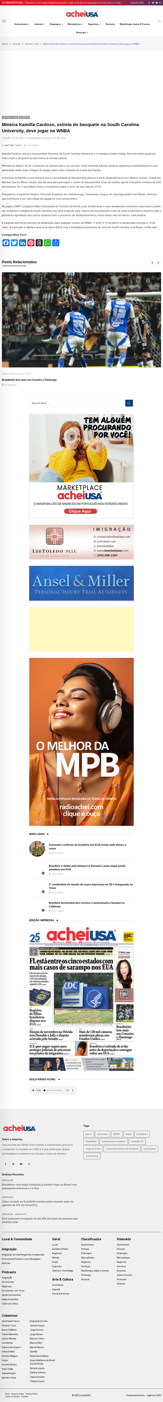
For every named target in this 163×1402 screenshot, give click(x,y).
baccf (89, 1134)
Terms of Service (12, 1396)
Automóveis (20, 24)
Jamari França (37, 1325)
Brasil (55, 1262)
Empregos (55, 24)
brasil (128, 1134)
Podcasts (9, 1272)
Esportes (25, 374)
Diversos (121, 1270)
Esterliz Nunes (9, 1364)
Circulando (7, 1343)
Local (55, 1244)
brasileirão (91, 1141)
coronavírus (92, 1156)
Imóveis (38, 24)
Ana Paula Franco (11, 1321)
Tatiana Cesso (37, 1381)
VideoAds (124, 1239)
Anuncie (85, 1279)
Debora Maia (8, 1351)
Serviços (110, 24)
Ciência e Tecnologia (62, 1270)
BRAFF (116, 1134)
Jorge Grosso (36, 1330)
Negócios (93, 24)
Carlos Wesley (10, 374)
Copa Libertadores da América (122, 1148)
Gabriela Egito (9, 1373)
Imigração (7, 1180)
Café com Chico (10, 1303)
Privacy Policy (31, 1394)
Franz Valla (7, 1369)
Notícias (6, 1263)
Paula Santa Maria (39, 1356)
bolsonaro (102, 1134)
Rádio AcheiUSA (10, 1299)
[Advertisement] (81, 74)
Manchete (20, 1214)
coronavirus (149, 1148)
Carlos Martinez (10, 1334)
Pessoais (81, 32)
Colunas (16, 44)
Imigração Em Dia (38, 1321)
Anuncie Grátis (17, 1394)
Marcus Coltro (37, 1338)
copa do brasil (93, 1148)
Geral (56, 1239)
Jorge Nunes (36, 1334)
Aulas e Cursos (124, 1275)
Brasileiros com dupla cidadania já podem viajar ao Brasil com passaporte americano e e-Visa (72, 2)
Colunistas (10, 1315)
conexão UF (137, 1141)
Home (5, 44)
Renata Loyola (37, 1368)
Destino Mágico (10, 1356)
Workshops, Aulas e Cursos (135, 24)
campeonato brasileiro (114, 1141)
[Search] (159, 21)
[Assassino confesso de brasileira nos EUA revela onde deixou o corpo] (37, 849)
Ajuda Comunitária (11, 1295)
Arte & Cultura (62, 1279)
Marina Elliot (36, 1343)
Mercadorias (74, 24)
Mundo (55, 1257)
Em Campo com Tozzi (13, 1290)
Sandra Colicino (38, 1372)
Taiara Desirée (37, 1377)
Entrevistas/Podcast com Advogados (21, 1259)
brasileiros (142, 1134)
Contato (24, 1396)
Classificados (91, 1239)
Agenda (56, 1289)
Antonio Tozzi (32, 44)
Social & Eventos (60, 1293)
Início (7, 1394)
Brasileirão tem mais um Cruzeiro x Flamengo (29, 380)
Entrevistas (8, 1282)
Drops (5, 1360)
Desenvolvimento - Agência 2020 (144, 1395)
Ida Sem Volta (9, 1377)
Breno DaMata (9, 1330)
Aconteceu (58, 1285)
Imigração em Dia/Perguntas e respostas (23, 1254)
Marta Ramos (37, 1347)
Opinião (33, 1351)
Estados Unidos (60, 1249)
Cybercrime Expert (11, 1347)
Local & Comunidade (17, 1239)
